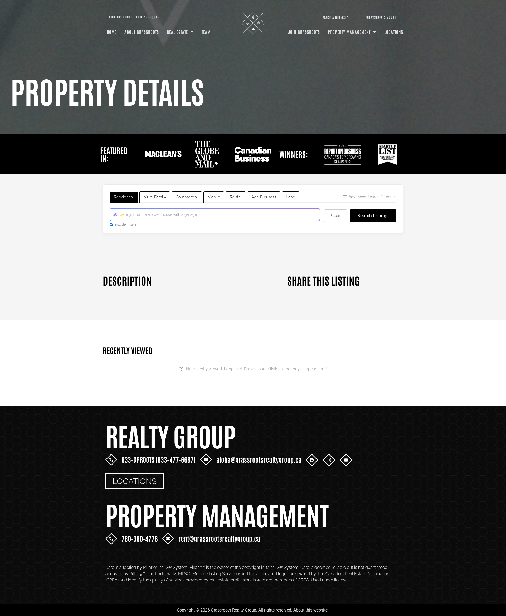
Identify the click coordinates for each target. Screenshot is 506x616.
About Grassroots (141, 32)
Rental (236, 197)
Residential (124, 197)
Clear (335, 215)
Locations (393, 32)
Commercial (187, 197)
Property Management (349, 32)
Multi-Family (155, 197)
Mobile (214, 197)
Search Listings (373, 215)
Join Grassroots (304, 32)
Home (111, 32)
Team (206, 32)
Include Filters (125, 224)
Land (290, 197)
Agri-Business (263, 197)
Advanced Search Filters (370, 197)
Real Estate (177, 32)
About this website (310, 610)
